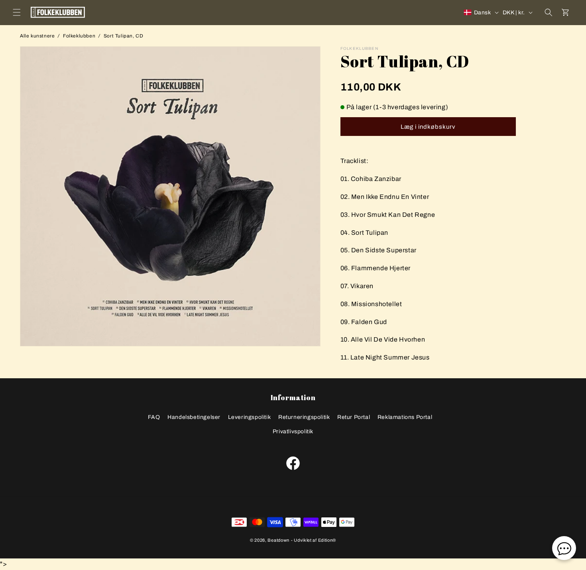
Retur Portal (353, 417)
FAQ (154, 417)
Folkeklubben (79, 36)
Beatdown (278, 540)
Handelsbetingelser (193, 417)
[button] (17, 12)
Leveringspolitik (249, 417)
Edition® (327, 540)
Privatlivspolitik (293, 431)
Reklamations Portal (405, 417)
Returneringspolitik (304, 417)
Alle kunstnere (37, 36)
